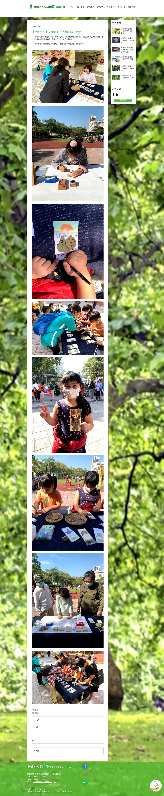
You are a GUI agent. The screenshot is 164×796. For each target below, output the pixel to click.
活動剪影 (35, 713)
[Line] (47, 766)
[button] (81, 7)
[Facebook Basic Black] (113, 94)
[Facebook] (85, 767)
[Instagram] (85, 775)
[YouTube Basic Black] (117, 94)
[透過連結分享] (38, 720)
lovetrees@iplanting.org (45, 782)
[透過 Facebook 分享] (33, 720)
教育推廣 (35, 710)
